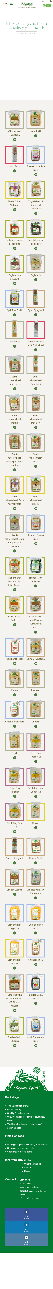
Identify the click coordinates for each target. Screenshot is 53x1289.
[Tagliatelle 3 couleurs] (14, 270)
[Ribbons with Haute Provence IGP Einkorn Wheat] (35, 611)
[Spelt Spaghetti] (35, 305)
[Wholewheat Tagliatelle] (14, 126)
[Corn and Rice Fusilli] (35, 919)
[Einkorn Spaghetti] (14, 853)
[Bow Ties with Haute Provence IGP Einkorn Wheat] (14, 989)
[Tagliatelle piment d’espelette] (14, 235)
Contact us (29, 1160)
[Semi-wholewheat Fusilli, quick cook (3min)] (14, 449)
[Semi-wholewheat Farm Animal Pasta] (14, 491)
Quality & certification (18, 1113)
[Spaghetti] (14, 336)
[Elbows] (35, 818)
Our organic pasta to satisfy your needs (27, 1144)
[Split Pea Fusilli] (14, 305)
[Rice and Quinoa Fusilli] (35, 530)
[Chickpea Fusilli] (35, 954)
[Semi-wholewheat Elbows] (35, 491)
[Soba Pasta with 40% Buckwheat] (35, 336)
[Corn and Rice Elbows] (14, 954)
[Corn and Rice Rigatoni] (14, 919)
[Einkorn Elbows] (14, 884)
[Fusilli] (14, 748)
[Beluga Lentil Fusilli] (35, 989)
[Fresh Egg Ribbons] (14, 783)
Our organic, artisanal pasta (20, 1148)
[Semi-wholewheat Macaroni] (35, 410)
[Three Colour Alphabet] (14, 196)
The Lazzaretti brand (18, 1106)
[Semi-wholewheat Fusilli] (35, 449)
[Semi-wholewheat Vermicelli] (14, 371)
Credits (27, 1167)
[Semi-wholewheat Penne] (14, 410)
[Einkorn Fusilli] (35, 853)
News (27, 1171)
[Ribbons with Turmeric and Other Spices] (14, 572)
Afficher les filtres (25, 33)
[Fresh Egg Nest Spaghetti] (35, 783)
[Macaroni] (35, 685)
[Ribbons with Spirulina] (35, 572)
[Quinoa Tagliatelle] (35, 654)
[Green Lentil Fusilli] (14, 716)
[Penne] (14, 685)
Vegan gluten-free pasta (19, 1151)
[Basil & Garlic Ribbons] (14, 1032)
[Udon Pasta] (14, 161)
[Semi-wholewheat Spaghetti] (35, 371)
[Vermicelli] (35, 126)
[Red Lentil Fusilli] (14, 654)
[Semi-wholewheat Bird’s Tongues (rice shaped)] (14, 530)
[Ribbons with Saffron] (14, 611)
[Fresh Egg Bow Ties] (14, 818)
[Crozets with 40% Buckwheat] (35, 884)
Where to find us (32, 1164)
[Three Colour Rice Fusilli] (35, 161)
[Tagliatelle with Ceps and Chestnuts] (35, 196)
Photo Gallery (14, 1109)
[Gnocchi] (35, 716)
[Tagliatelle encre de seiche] (35, 235)
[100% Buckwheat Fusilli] (35, 1032)
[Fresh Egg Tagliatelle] (35, 748)
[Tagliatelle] (35, 270)
